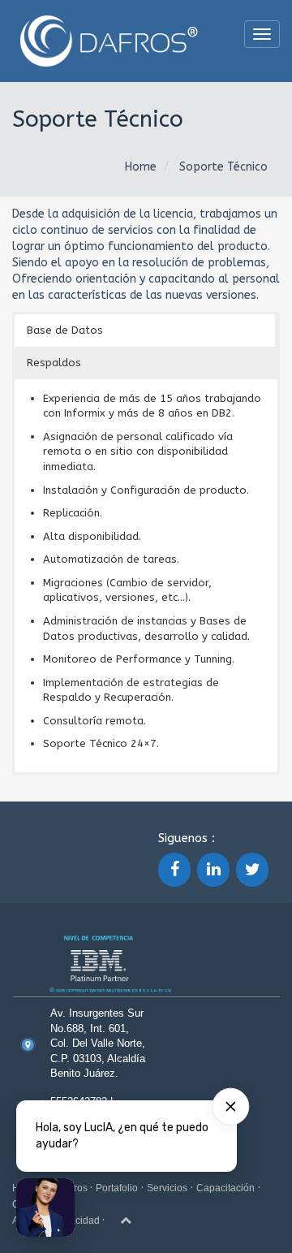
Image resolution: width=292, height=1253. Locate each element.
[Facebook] (174, 870)
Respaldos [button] (54, 362)
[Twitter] (252, 870)
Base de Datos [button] (65, 330)
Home (141, 167)
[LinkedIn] (213, 870)
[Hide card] (230, 1107)
